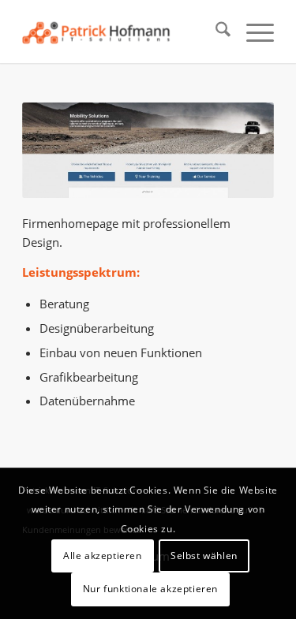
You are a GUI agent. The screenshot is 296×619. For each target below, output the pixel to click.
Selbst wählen (204, 555)
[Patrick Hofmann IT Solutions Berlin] (122, 31)
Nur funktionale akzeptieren (150, 588)
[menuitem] (215, 31)
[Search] (215, 31)
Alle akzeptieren (102, 555)
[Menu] (252, 31)
